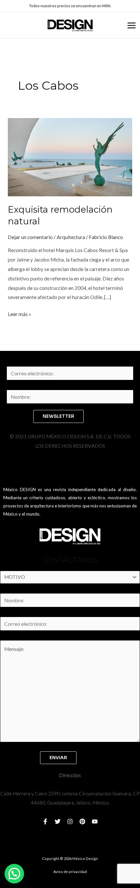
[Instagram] (70, 821)
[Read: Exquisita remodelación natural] (70, 156)
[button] (14, 873)
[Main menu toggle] (131, 25)
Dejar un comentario (30, 237)
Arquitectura (71, 237)
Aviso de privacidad (70, 871)
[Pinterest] (82, 821)
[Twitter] (58, 821)
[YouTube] (95, 821)
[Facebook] (45, 821)
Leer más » (19, 313)
